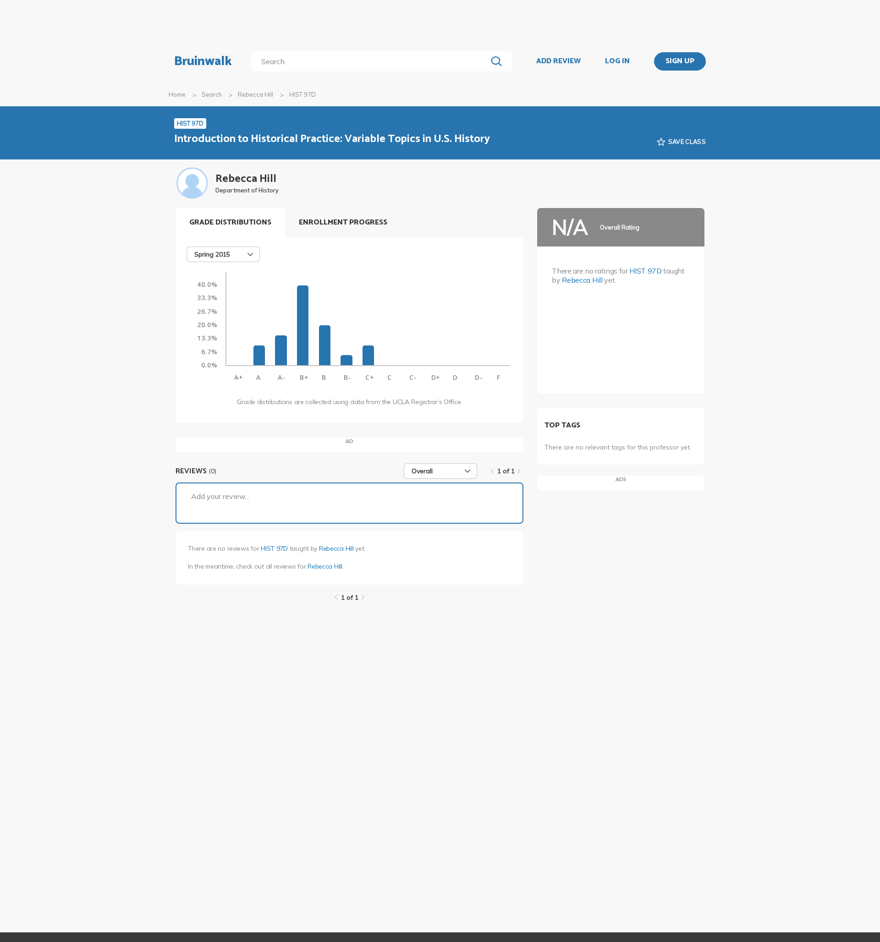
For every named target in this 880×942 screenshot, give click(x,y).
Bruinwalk (203, 61)
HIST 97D (274, 548)
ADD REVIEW (558, 61)
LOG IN (617, 61)
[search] (371, 61)
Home (177, 94)
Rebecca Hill (255, 94)
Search (212, 94)
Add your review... (220, 496)
